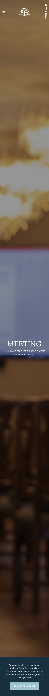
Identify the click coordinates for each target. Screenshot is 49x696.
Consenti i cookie (24, 686)
